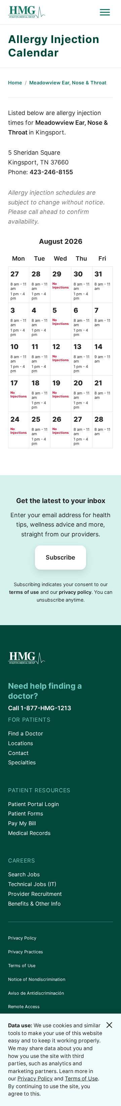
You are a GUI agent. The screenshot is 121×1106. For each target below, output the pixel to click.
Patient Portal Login (33, 804)
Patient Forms (25, 813)
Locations (20, 743)
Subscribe (60, 557)
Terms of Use (21, 965)
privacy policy (75, 592)
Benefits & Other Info (34, 903)
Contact (18, 753)
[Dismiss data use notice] (109, 1025)
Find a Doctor (25, 733)
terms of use (24, 592)
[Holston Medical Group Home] (52, 12)
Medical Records (29, 833)
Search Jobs (24, 874)
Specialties (22, 762)
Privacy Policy (22, 938)
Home (15, 82)
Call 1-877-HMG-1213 (39, 708)
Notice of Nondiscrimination (36, 979)
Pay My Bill (22, 823)
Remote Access (24, 1006)
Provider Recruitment (35, 893)
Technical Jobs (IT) (32, 884)
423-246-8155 (51, 172)
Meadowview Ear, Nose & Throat (67, 82)
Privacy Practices (25, 951)
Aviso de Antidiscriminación (36, 993)
